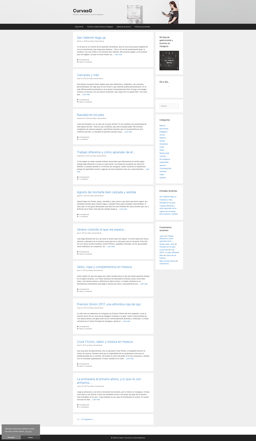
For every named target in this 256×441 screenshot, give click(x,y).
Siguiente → (89, 419)
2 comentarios (84, 407)
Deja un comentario (85, 62)
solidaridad (164, 162)
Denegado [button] (11, 437)
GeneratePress (139, 438)
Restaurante (164, 153)
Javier (162, 236)
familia (162, 141)
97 (83, 419)
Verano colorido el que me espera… (101, 229)
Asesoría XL (79, 27)
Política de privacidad (142, 27)
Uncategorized (84, 60)
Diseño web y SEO (167, 244)
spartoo (163, 165)
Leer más (28, 431)
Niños (162, 150)
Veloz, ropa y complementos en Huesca (104, 267)
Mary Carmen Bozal (167, 261)
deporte (163, 138)
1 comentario (83, 139)
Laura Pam (164, 250)
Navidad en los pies (90, 115)
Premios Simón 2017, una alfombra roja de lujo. (109, 304)
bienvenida (164, 129)
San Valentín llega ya (91, 37)
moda (162, 147)
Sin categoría (165, 159)
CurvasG (82, 10)
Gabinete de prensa (124, 27)
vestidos (163, 171)
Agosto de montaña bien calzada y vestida (106, 192)
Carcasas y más (88, 75)
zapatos (163, 178)
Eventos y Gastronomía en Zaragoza (100, 27)
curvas (162, 135)
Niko (161, 255)
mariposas (164, 144)
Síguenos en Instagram (170, 91)
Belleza (162, 126)
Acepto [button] (30, 437)
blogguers (164, 132)
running (163, 156)
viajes (162, 174)
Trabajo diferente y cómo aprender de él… (106, 152)
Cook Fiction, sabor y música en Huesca (105, 341)
